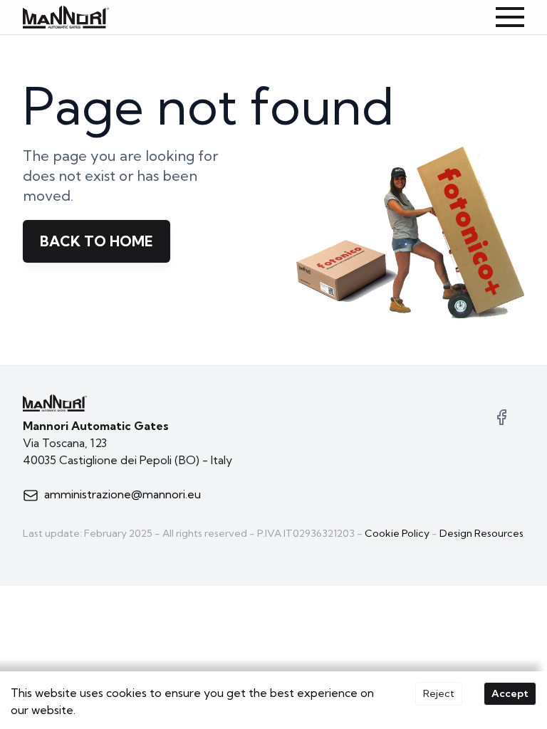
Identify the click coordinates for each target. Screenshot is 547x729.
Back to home (96, 241)
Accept (509, 693)
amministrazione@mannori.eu (122, 494)
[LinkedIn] (501, 417)
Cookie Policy (397, 533)
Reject (438, 693)
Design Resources (481, 533)
